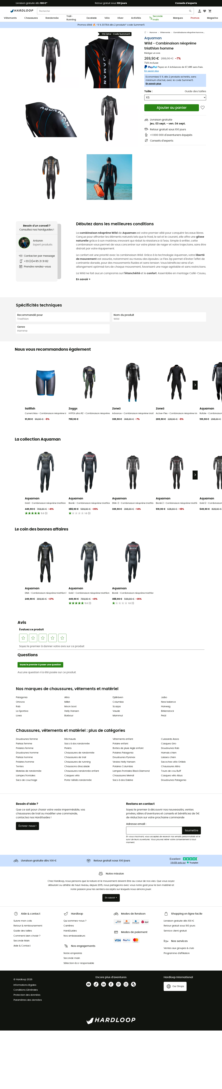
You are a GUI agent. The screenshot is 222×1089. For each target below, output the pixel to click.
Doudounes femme (27, 739)
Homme (153, 32)
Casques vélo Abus (172, 775)
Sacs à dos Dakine (123, 780)
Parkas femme (24, 744)
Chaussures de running (77, 762)
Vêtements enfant (123, 739)
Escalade (92, 18)
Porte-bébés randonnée (78, 780)
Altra (66, 697)
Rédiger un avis (152, 53)
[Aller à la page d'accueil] (147, 32)
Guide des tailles (195, 91)
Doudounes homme (27, 753)
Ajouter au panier (172, 107)
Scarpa (117, 706)
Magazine (212, 18)
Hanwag (165, 706)
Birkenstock (167, 711)
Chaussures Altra (170, 766)
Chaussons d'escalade (77, 766)
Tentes (20, 766)
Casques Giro (168, 744)
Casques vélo (72, 775)
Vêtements (10, 18)
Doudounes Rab (170, 748)
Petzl (163, 716)
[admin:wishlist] (203, 107)
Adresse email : (136, 824)
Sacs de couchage (26, 780)
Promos (195, 18)
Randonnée (52, 18)
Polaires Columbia (123, 766)
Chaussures (31, 18)
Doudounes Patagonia (173, 780)
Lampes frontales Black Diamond (131, 771)
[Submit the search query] (190, 11)
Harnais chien (168, 753)
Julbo (164, 697)
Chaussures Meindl (123, 775)
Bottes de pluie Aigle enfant (128, 748)
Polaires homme (25, 762)
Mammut (118, 716)
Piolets (68, 748)
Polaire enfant (120, 744)
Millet (67, 702)
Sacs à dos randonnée (77, 744)
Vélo (107, 18)
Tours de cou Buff (171, 771)
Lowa (19, 716)
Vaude (116, 711)
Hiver (120, 18)
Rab (18, 706)
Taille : (148, 91)
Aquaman (153, 38)
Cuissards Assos (170, 739)
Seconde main (158, 18)
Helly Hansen (71, 711)
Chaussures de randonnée (79, 753)
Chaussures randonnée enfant (81, 771)
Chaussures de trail (75, 757)
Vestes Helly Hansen (124, 762)
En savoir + (83, 279)
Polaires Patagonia (123, 753)
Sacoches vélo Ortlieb (173, 762)
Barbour (68, 716)
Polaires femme (24, 748)
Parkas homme (24, 757)
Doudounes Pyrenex (124, 757)
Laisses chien (168, 757)
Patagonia (21, 697)
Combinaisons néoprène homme (188, 32)
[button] (50, 59)
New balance (168, 702)
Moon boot (70, 706)
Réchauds (70, 739)
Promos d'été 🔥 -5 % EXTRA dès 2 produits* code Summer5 (111, 25)
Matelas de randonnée (28, 771)
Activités (136, 18)
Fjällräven (118, 697)
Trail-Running (71, 18)
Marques (178, 18)
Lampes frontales (25, 775)
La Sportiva (22, 711)
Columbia (118, 702)
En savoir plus (153, 84)
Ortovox (20, 702)
